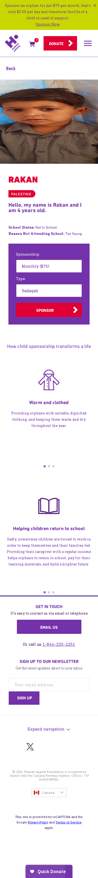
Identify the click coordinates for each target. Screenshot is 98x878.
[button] (45, 466)
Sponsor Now (48, 24)
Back (11, 68)
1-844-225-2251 (58, 644)
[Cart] (32, 45)
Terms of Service (69, 822)
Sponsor (45, 310)
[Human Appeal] (15, 43)
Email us (49, 627)
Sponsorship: (28, 254)
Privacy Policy (38, 822)
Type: (21, 278)
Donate (56, 43)
